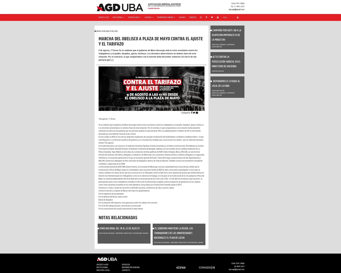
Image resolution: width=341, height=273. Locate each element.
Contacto (192, 17)
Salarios (182, 17)
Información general (131, 267)
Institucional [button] (118, 17)
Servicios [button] (148, 17)
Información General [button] (165, 17)
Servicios (126, 265)
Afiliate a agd (104, 17)
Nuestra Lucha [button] (133, 17)
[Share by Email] (197, 112)
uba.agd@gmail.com (236, 9)
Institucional (102, 267)
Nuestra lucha (103, 270)
